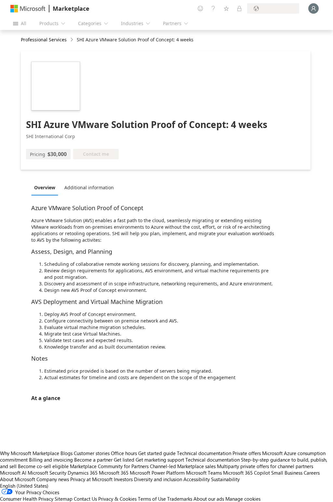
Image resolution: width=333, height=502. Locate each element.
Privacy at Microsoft (91, 479)
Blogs (66, 453)
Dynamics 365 (83, 472)
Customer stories (92, 453)
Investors (123, 479)
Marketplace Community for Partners (109, 466)
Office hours (124, 453)
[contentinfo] (72, 39)
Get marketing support (160, 459)
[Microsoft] (28, 8)
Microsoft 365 (113, 472)
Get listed (124, 459)
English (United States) (24, 485)
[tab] (46, 187)
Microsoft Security (47, 472)
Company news (52, 479)
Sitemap (64, 498)
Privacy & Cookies (117, 498)
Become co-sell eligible (43, 466)
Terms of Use (152, 498)
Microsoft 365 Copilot (246, 472)
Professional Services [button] (44, 39)
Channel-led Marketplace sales (183, 466)
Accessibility (196, 479)
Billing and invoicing (51, 459)
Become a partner (93, 459)
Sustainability (225, 479)
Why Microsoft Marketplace (29, 453)
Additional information (89, 187)
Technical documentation (204, 453)
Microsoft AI (13, 472)
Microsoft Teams (204, 472)
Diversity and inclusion (158, 479)
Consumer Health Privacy (26, 498)
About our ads (208, 498)
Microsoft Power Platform (157, 472)
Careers (312, 472)
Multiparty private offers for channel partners (265, 466)
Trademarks (179, 498)
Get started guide (157, 453)
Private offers (247, 453)
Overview (44, 187)
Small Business (286, 472)
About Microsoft (17, 479)
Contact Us (85, 498)
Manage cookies (242, 498)
